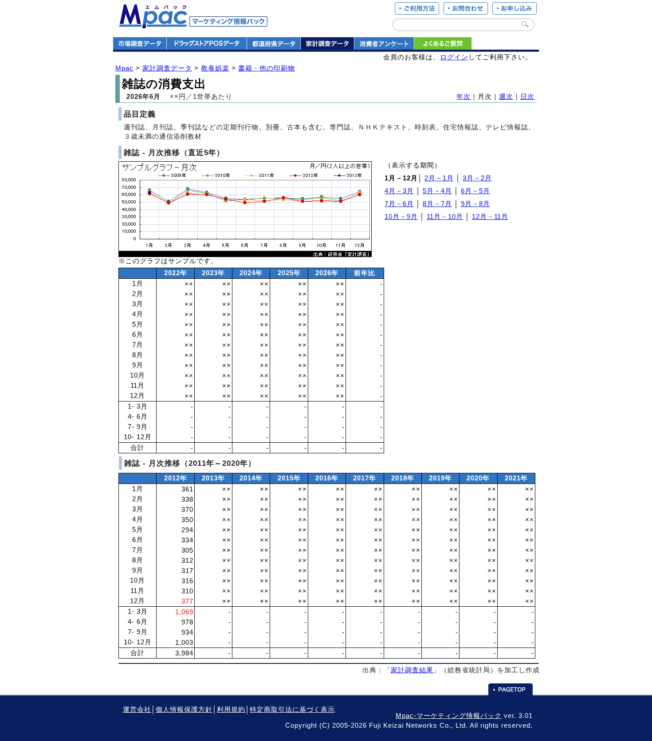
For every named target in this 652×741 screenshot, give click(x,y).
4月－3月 (399, 191)
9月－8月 (475, 203)
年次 (463, 96)
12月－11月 (490, 216)
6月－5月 (475, 191)
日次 (527, 96)
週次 (506, 96)
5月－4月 (437, 191)
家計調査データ (167, 68)
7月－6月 (399, 203)
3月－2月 (477, 178)
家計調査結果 (412, 670)
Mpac (124, 68)
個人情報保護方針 (184, 709)
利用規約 (231, 709)
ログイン (454, 57)
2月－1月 (439, 178)
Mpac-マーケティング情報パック (449, 715)
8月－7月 (437, 203)
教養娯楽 (215, 68)
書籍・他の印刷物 (266, 68)
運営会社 (137, 709)
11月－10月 (445, 216)
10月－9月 (401, 216)
